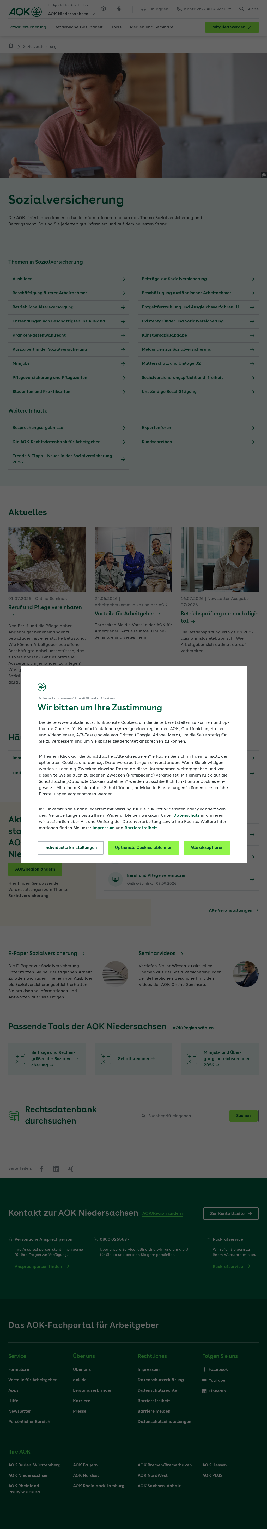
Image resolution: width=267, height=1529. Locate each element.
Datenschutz (186, 816)
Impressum (103, 828)
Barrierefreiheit (141, 828)
